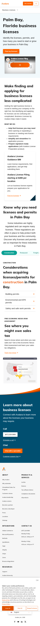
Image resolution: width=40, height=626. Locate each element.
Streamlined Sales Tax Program (8, 488)
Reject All (20, 608)
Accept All (7, 608)
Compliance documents (28, 494)
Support (4, 571)
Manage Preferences (32, 608)
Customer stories (7, 493)
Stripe (4, 553)
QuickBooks (5, 542)
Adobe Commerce (7, 530)
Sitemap (4, 520)
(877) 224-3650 (10, 434)
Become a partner (7, 505)
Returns (23, 486)
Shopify (4, 550)
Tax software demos (27, 490)
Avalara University (7, 575)
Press (4, 512)
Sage (3, 546)
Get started (27, 3)
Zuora (4, 557)
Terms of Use (6, 600)
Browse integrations (8, 561)
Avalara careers (6, 501)
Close (37, 580)
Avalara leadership (7, 497)
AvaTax (23, 482)
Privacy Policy (6, 604)
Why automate (6, 483)
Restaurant (23, 253)
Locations (5, 516)
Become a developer (8, 509)
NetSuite (4, 538)
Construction (9, 253)
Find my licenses (11, 51)
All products (24, 497)
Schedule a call (8, 440)
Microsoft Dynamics (8, 534)
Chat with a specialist (12, 451)
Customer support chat (11, 456)
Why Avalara (5, 479)
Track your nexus (10, 353)
